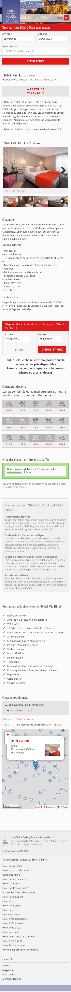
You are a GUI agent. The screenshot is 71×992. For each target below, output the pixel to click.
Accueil (6, 965)
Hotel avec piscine (12, 941)
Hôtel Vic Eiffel (20, 741)
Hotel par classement (14, 879)
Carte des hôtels (11, 874)
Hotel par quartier (12, 866)
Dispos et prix (52, 349)
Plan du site (8, 974)
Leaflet (38, 806)
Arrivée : (7, 33)
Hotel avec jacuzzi (12, 927)
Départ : (42, 33)
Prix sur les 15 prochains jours (18, 892)
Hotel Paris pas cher (13, 896)
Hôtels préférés (11, 910)
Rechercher (36, 61)
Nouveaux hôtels (11, 914)
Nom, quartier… (11, 46)
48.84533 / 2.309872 (22, 710)
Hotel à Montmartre (13, 923)
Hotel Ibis (7, 901)
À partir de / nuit (35, 91)
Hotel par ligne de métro (15, 888)
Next (63, 174)
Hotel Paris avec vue (13, 945)
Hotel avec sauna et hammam (18, 936)
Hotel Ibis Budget (11, 905)
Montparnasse (25, 719)
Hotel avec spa (10, 932)
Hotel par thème (11, 883)
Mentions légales (11, 978)
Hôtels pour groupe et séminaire (20, 949)
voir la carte (50, 79)
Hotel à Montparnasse (14, 919)
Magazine (8, 970)
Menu (60, 17)
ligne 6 (57, 724)
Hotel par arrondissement (16, 870)
